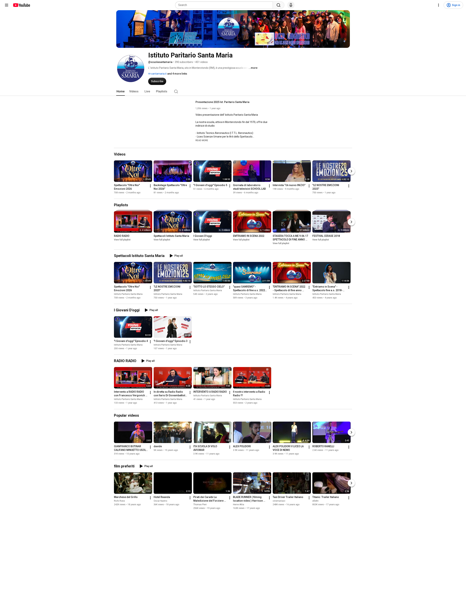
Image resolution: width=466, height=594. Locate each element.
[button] (202, 140)
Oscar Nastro (160, 501)
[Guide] (6, 5)
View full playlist (122, 239)
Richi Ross (119, 501)
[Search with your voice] (291, 5)
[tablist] (233, 91)
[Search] (278, 5)
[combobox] (225, 5)
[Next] (351, 171)
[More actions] (150, 186)
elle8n (315, 501)
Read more (202, 140)
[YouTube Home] (21, 5)
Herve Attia (238, 504)
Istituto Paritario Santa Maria (128, 294)
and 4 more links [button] (177, 73)
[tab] (120, 91)
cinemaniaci (279, 501)
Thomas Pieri (200, 504)
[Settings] (438, 5)
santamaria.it (159, 73)
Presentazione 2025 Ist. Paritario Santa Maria (222, 102)
